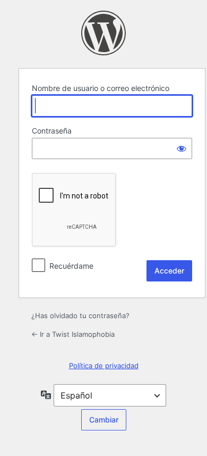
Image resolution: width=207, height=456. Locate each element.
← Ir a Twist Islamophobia (73, 334)
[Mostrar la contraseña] (181, 148)
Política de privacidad (104, 365)
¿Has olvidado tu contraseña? (80, 315)
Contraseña (52, 130)
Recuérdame (71, 265)
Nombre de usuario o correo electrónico (100, 88)
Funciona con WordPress (103, 33)
